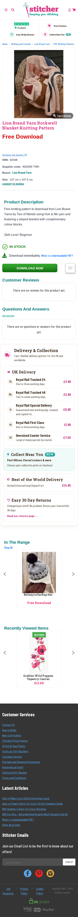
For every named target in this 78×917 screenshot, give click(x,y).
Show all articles (11, 825)
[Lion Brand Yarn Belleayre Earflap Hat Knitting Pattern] (39, 572)
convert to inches (13, 183)
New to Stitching (11, 735)
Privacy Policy (24, 891)
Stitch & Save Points (13, 746)
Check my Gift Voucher (14, 772)
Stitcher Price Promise (15, 740)
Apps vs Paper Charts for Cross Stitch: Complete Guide (32, 803)
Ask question (8, 315)
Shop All (8, 547)
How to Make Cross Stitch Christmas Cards (26, 798)
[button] (12, 10)
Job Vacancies (8, 891)
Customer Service (12, 756)
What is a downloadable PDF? (57, 255)
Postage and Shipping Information (21, 762)
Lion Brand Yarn (22, 172)
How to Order (9, 730)
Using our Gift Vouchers (15, 751)
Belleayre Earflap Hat (38, 594)
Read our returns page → (22, 516)
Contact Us (8, 724)
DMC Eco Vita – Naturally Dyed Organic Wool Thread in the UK (35, 814)
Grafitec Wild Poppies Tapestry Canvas (38, 677)
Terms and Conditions (14, 778)
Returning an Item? (12, 767)
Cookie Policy (40, 891)
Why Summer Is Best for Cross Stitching (24, 809)
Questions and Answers (13, 154)
